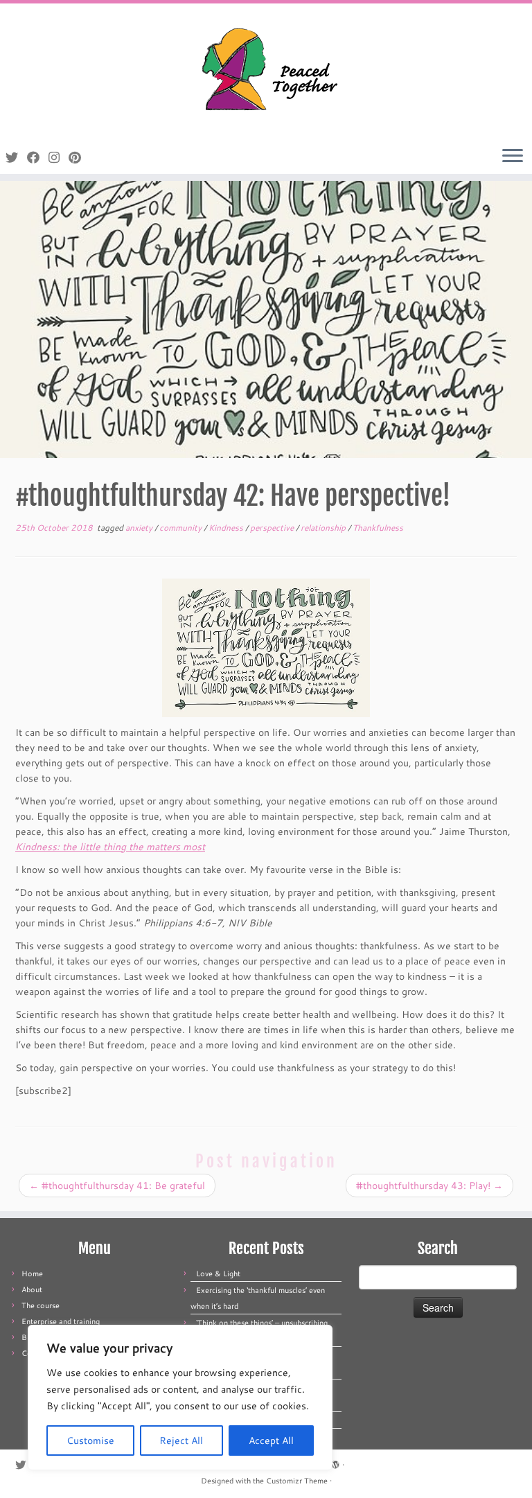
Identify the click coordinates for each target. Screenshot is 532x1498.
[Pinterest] (79, 157)
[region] (180, 1397)
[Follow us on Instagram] (58, 157)
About (31, 1289)
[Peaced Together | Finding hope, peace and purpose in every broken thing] (266, 71)
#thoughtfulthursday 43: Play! (429, 1185)
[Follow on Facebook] (37, 157)
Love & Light (218, 1273)
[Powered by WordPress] (335, 1462)
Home (32, 1273)
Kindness (227, 528)
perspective (273, 528)
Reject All (181, 1440)
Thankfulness (378, 528)
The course (40, 1305)
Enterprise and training (60, 1321)
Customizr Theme (297, 1480)
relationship (324, 528)
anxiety (139, 528)
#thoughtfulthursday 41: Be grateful (117, 1185)
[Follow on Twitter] (16, 157)
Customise (90, 1440)
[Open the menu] (512, 156)
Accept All (271, 1440)
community (181, 528)
